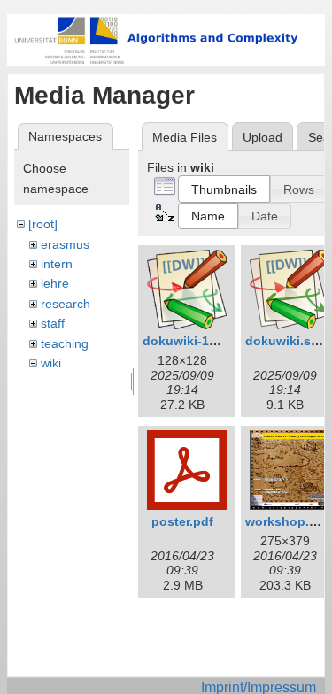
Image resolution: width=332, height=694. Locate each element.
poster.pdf (182, 521)
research (65, 304)
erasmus (65, 244)
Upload (262, 137)
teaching (65, 343)
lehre (55, 283)
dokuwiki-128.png (197, 341)
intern (57, 264)
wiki (51, 363)
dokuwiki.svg (285, 341)
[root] (43, 224)
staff (53, 323)
